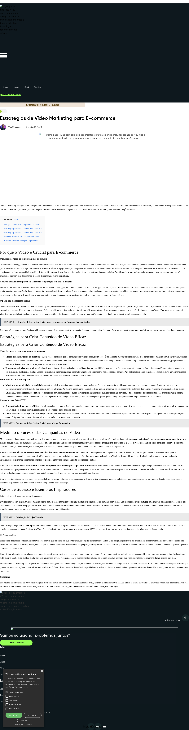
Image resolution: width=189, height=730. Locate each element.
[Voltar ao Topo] (185, 619)
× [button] (42, 671)
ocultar (16, 220)
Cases (16, 87)
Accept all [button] (14, 715)
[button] (24, 720)
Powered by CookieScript (23, 724)
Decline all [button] (32, 715)
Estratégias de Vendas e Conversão (42, 105)
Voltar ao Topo (172, 620)
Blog (26, 87)
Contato (37, 87)
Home (5, 87)
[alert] (23, 698)
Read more (24, 687)
